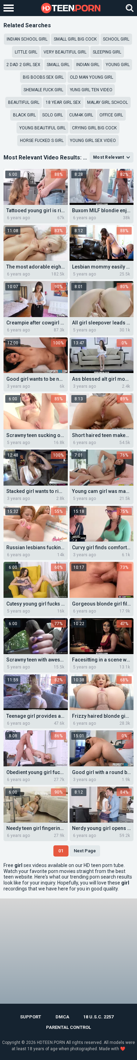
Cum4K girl (81, 115)
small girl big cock (75, 39)
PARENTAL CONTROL (68, 1027)
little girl (26, 52)
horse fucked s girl (42, 140)
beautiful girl (23, 102)
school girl (116, 39)
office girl (111, 115)
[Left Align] (10, 8)
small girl (58, 64)
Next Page (85, 850)
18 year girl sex (63, 102)
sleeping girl (107, 52)
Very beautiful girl (65, 52)
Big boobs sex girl (43, 77)
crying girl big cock (94, 128)
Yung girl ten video (91, 89)
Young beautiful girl (42, 128)
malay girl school (107, 102)
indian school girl (27, 39)
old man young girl (91, 77)
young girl (118, 64)
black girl (24, 115)
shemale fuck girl (43, 89)
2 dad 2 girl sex (23, 64)
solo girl (52, 115)
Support (30, 1016)
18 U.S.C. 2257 (98, 1016)
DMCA (62, 1016)
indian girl (87, 64)
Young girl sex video (93, 140)
